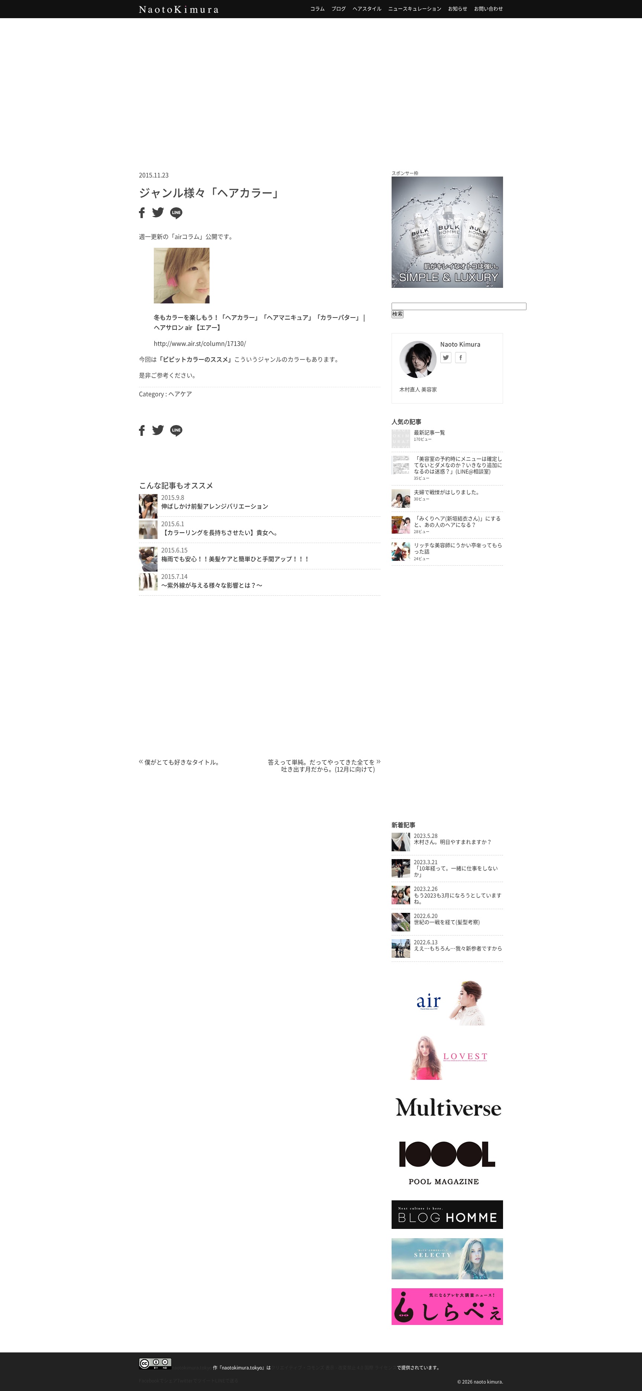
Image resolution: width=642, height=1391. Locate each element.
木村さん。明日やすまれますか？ (453, 842)
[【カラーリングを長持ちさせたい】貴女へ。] (148, 537)
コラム (317, 8)
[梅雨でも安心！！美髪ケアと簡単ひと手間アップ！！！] (148, 569)
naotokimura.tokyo (192, 1367)
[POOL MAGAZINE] (447, 1189)
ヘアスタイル (367, 8)
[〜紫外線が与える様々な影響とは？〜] (148, 588)
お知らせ (457, 8)
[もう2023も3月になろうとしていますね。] (401, 902)
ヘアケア (180, 394)
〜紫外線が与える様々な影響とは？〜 (211, 585)
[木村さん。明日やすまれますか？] (401, 849)
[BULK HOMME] (447, 1227)
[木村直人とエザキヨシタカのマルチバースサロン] (447, 1123)
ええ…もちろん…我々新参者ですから (458, 948)
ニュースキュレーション (414, 8)
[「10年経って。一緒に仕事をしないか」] (401, 875)
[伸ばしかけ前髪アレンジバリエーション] (148, 516)
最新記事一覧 (429, 432)
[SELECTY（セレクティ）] (447, 1277)
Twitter (445, 357)
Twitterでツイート (196, 1380)
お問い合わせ (488, 8)
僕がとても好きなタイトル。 (183, 762)
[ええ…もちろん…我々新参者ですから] (401, 955)
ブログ (338, 8)
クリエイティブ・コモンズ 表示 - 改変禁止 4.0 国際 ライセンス (334, 1367)
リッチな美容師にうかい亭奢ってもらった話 (458, 548)
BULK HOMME (447, 232)
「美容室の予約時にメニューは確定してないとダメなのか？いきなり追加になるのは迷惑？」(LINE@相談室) (458, 465)
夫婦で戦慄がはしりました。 (448, 492)
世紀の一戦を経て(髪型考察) (447, 922)
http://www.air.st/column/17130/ (200, 343)
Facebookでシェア (158, 1380)
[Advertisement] (321, 85)
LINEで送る (227, 1380)
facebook (460, 357)
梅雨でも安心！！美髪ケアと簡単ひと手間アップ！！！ (235, 559)
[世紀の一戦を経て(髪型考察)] (401, 929)
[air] (447, 1023)
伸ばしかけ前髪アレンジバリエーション (214, 506)
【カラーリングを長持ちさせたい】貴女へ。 (220, 533)
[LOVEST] (447, 1078)
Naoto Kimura (178, 9)
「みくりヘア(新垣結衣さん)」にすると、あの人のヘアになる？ (457, 521)
